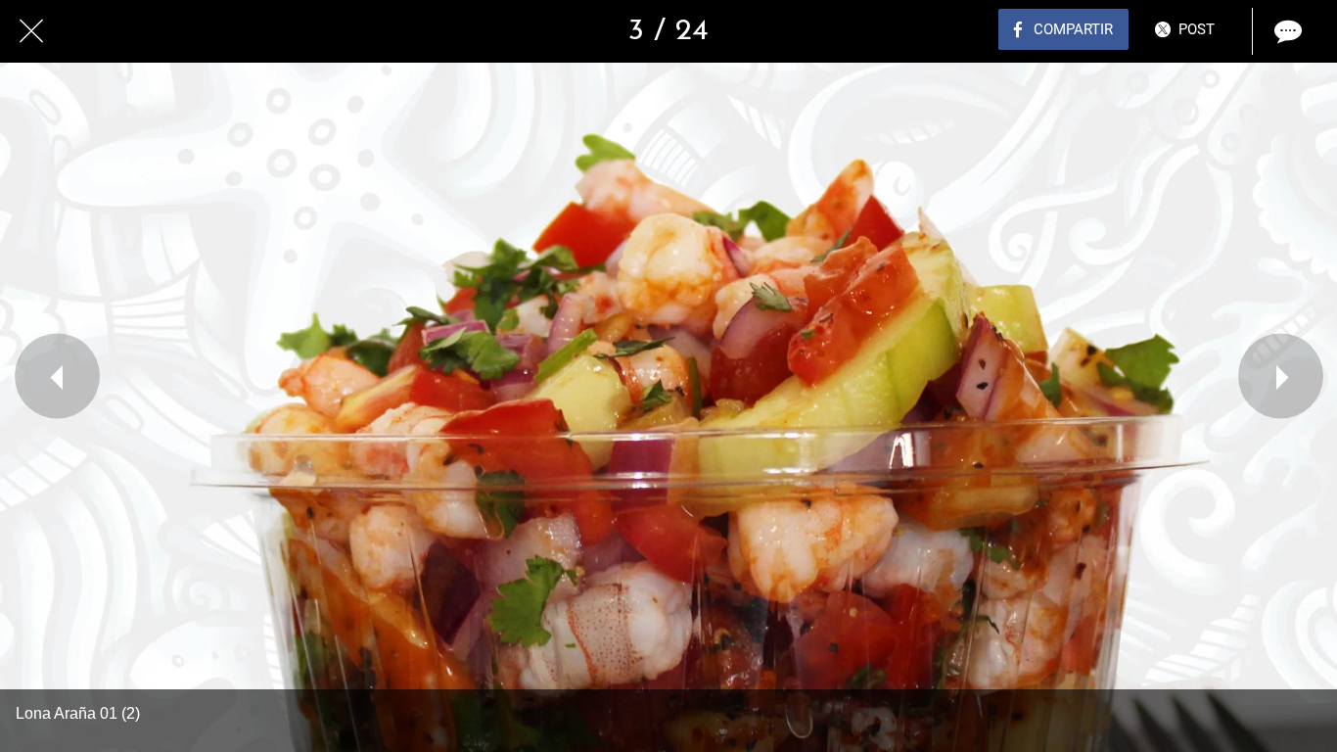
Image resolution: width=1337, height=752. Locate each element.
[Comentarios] (1286, 31)
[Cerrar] (31, 31)
